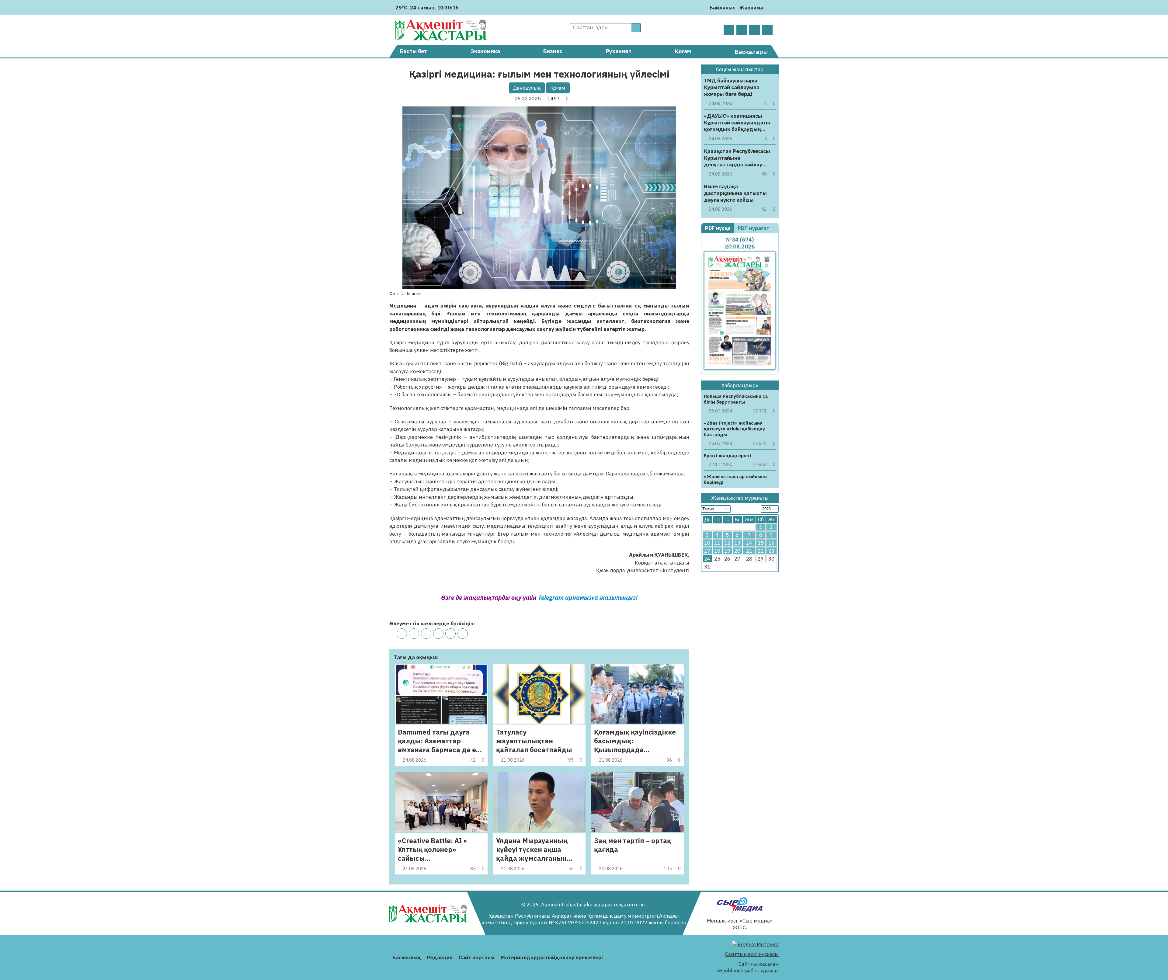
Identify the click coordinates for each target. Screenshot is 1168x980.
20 (737, 550)
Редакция (440, 957)
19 (727, 550)
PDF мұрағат (754, 228)
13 (737, 543)
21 (749, 550)
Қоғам (683, 51)
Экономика (485, 51)
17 (707, 550)
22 (761, 550)
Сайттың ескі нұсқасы (752, 954)
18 (717, 550)
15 (761, 543)
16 (771, 543)
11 (717, 543)
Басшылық (406, 957)
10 (707, 543)
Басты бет (413, 51)
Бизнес (552, 51)
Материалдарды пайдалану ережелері (552, 957)
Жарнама (751, 7)
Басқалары (751, 52)
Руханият (618, 51)
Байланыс (722, 7)
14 (749, 543)
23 (771, 550)
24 (707, 558)
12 (727, 543)
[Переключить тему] (770, 7)
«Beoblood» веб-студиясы (747, 970)
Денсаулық (527, 88)
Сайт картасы (477, 957)
